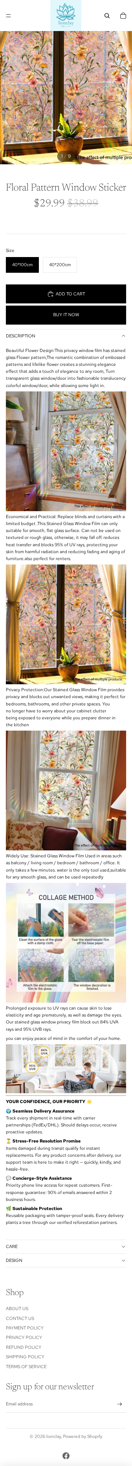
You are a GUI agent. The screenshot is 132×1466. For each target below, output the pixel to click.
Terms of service (26, 1367)
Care (12, 1246)
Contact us (20, 1318)
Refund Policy (23, 1347)
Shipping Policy (25, 1357)
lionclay (53, 1436)
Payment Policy (25, 1328)
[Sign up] (119, 1404)
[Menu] (8, 15)
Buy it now (66, 315)
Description (20, 336)
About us (17, 1309)
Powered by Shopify (82, 1436)
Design (14, 1260)
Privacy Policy (24, 1337)
